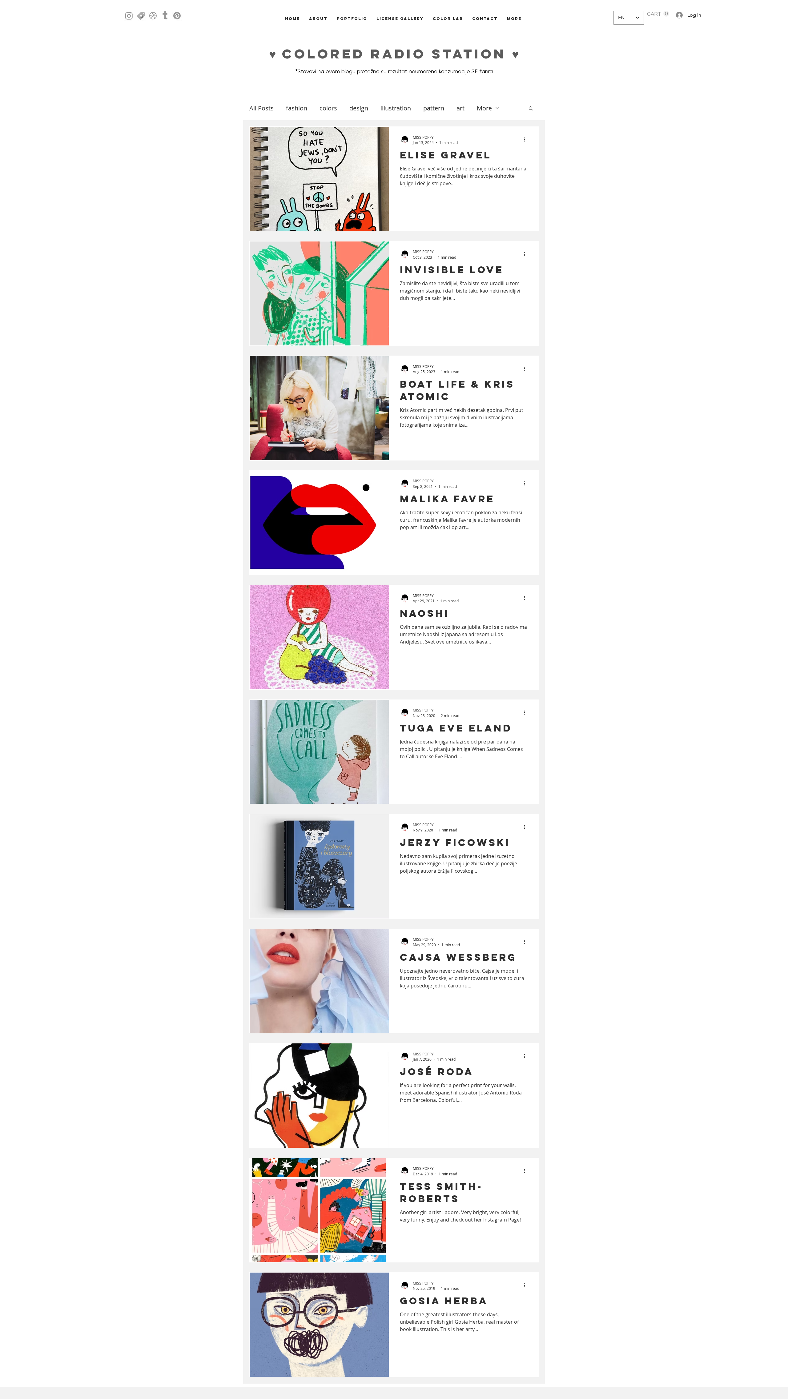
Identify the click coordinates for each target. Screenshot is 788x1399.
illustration (395, 108)
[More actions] (526, 139)
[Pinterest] (177, 16)
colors (328, 108)
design (358, 108)
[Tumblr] (165, 16)
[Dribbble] (153, 16)
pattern (433, 108)
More (484, 108)
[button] (658, 14)
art (460, 108)
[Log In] (676, 15)
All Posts (261, 108)
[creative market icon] (141, 16)
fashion (296, 108)
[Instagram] (129, 16)
